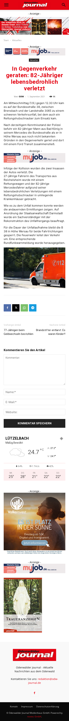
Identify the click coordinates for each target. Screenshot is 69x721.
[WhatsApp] (24, 308)
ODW (21, 96)
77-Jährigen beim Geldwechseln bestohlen (18, 332)
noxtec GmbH (34, 716)
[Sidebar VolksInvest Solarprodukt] (34, 553)
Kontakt (14, 706)
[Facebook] (7, 308)
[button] (6, 5)
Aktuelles (17, 40)
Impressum (27, 706)
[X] (16, 308)
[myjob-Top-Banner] (34, 52)
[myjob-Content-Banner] (34, 158)
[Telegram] (32, 308)
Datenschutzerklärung (47, 706)
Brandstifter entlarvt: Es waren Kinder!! (50, 332)
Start (6, 40)
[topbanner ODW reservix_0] (34, 26)
